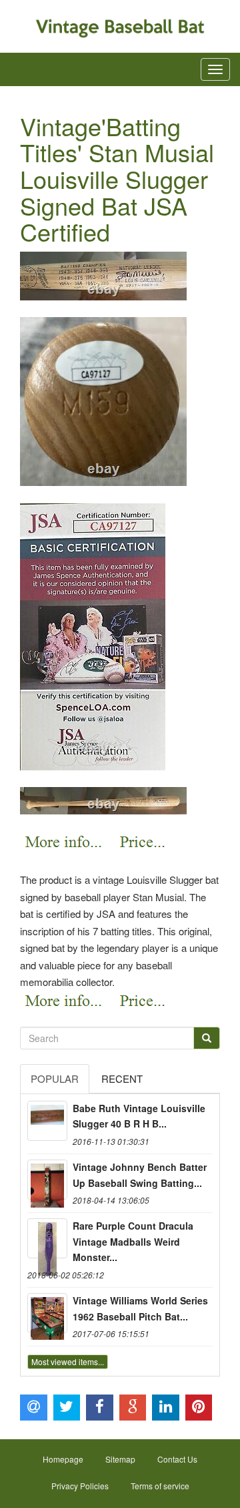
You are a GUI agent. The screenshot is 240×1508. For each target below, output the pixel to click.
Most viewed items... (67, 1361)
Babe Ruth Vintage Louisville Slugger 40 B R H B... (139, 1116)
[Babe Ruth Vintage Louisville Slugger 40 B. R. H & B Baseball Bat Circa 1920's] (47, 1121)
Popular (55, 1078)
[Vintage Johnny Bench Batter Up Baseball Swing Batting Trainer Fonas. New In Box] (47, 1180)
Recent (122, 1078)
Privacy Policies (80, 1485)
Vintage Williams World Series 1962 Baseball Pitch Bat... (140, 1308)
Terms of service (160, 1485)
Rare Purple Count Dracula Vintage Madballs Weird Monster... (133, 1241)
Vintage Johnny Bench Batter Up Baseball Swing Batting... (140, 1175)
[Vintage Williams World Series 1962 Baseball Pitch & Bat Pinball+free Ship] (47, 1313)
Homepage (63, 1459)
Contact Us (177, 1459)
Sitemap (120, 1459)
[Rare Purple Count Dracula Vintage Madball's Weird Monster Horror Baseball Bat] (47, 1238)
